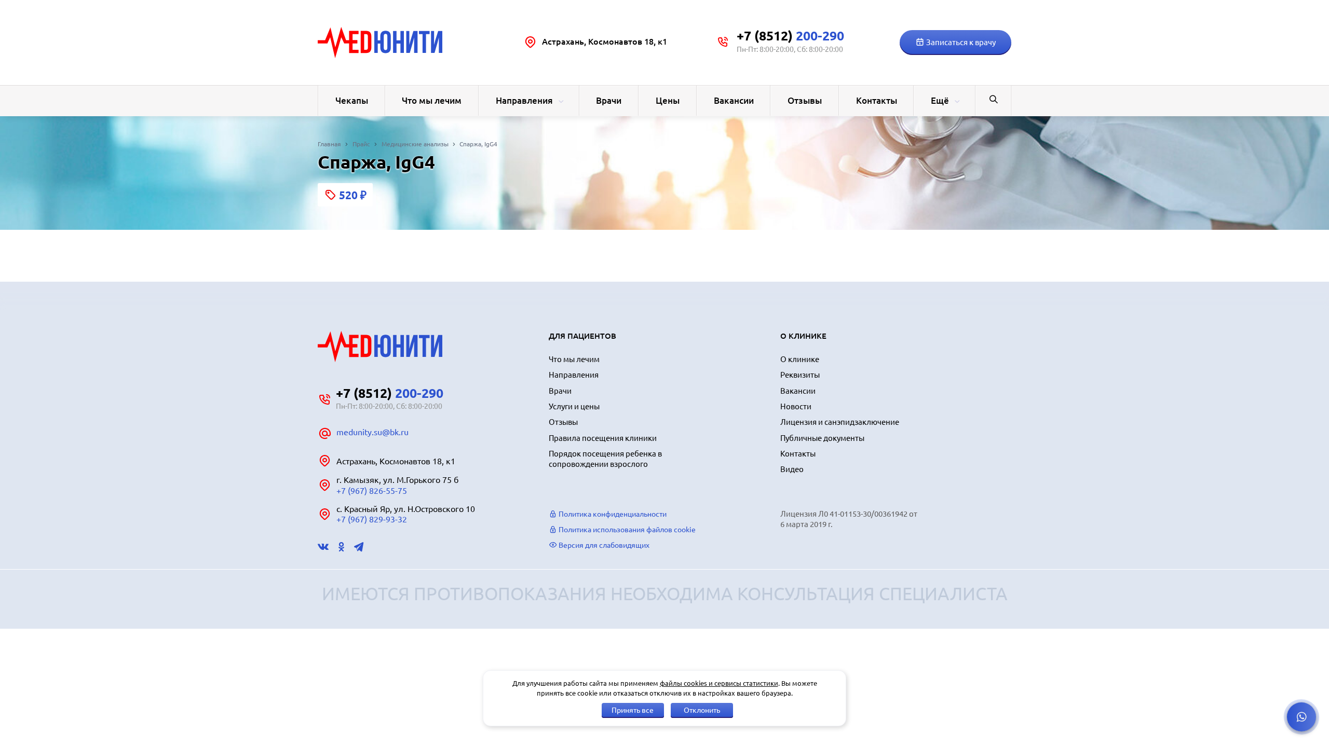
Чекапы (351, 100)
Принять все (633, 710)
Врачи (608, 100)
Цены (668, 100)
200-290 (790, 36)
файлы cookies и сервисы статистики (719, 683)
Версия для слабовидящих (603, 545)
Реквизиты (800, 374)
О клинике (799, 359)
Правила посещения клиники (603, 438)
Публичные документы (822, 438)
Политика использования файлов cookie (626, 529)
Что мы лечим (432, 100)
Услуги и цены (574, 406)
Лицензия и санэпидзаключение (839, 422)
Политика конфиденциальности (612, 514)
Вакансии (734, 100)
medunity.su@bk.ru (372, 432)
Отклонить (702, 710)
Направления (524, 100)
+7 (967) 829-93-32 (371, 519)
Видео (792, 469)
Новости (795, 406)
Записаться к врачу (960, 42)
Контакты (876, 100)
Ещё (940, 100)
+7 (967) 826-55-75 (371, 490)
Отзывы (805, 100)
